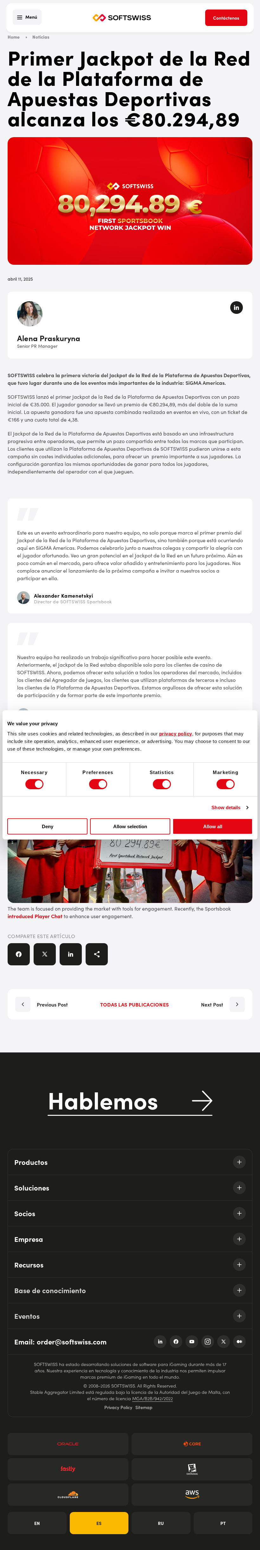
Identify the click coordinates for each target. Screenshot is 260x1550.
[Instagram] (207, 1341)
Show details (225, 807)
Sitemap (144, 1407)
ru (161, 1523)
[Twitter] (223, 1341)
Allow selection (130, 826)
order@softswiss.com (72, 1341)
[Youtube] (191, 1341)
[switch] (98, 784)
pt (223, 1523)
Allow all (212, 826)
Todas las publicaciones (134, 1004)
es (98, 1523)
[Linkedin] (160, 1341)
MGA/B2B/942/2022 (152, 1398)
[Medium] (239, 1341)
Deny (47, 826)
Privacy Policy (118, 1407)
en (37, 1523)
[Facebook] (176, 1341)
